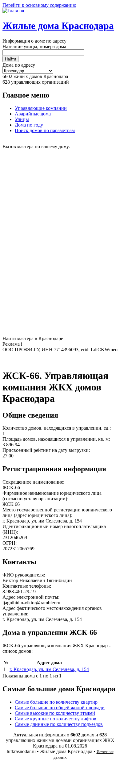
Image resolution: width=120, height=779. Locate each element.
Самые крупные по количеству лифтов (55, 718)
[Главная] (13, 10)
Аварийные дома (33, 113)
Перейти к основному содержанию (39, 5)
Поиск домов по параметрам (45, 130)
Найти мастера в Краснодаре (32, 338)
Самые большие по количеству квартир (56, 702)
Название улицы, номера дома (34, 46)
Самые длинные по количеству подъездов (59, 724)
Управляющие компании (41, 108)
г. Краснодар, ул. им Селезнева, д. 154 (49, 669)
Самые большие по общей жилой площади (60, 707)
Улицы (22, 119)
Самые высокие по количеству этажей (55, 713)
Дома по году (29, 124)
